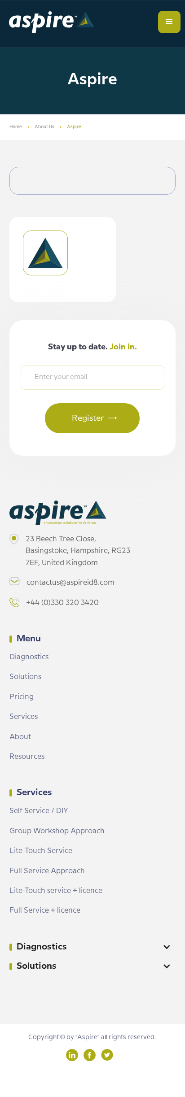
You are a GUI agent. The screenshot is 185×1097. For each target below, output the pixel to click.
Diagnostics (28, 657)
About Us (44, 127)
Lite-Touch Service (40, 851)
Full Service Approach (47, 871)
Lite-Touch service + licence (55, 891)
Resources (26, 756)
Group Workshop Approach (57, 831)
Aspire (74, 127)
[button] (169, 22)
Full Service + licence (44, 910)
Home (15, 127)
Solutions (25, 677)
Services (23, 717)
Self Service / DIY (38, 811)
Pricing (21, 697)
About (20, 737)
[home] (49, 22)
